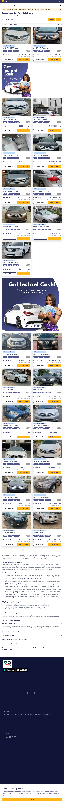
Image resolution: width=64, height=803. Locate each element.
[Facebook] (4, 736)
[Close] (60, 9)
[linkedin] (9, 736)
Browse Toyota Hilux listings (16, 597)
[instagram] (7, 736)
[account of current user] (60, 5)
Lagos (16, 566)
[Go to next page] (44, 550)
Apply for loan (23, 59)
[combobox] (7, 1)
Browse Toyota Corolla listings (32, 578)
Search (52, 19)
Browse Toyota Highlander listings (18, 588)
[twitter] (12, 736)
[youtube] (15, 736)
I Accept (32, 799)
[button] (32, 623)
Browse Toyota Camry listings (13, 583)
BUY (4, 5)
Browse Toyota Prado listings (17, 593)
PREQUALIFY (12, 5)
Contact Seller (9, 59)
